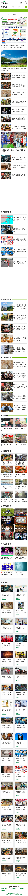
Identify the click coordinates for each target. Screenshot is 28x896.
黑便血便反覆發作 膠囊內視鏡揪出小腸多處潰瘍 (7, 776)
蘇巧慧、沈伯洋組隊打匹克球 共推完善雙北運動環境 (20, 760)
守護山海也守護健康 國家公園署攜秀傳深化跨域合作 (6, 825)
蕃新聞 (4, 598)
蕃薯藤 (4, 3)
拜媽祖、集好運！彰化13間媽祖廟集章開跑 (7, 727)
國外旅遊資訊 (6, 451)
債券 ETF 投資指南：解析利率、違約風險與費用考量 (6, 595)
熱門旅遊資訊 (6, 299)
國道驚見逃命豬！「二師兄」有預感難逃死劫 (6, 678)
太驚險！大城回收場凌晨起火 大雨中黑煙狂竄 (6, 661)
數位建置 (22, 888)
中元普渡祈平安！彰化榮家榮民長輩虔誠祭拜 (6, 809)
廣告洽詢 (3, 890)
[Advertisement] (14, 195)
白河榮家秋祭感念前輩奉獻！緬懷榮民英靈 (20, 793)
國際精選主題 (6, 506)
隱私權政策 (17, 888)
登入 (21, 3)
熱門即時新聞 (6, 212)
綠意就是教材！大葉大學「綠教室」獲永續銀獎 (20, 743)
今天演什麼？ (6, 544)
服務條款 (12, 888)
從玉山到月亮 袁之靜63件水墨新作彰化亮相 (7, 760)
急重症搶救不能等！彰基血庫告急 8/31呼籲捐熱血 (20, 776)
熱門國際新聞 (6, 357)
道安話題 (4, 415)
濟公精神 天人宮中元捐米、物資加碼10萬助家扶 (20, 809)
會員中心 (7, 888)
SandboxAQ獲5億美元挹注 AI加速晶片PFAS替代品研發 (21, 645)
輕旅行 (17, 828)
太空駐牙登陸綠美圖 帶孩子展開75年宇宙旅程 (20, 710)
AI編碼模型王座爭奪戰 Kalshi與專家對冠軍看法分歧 (21, 727)
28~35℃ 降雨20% (11, 14)
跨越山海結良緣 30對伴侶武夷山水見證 (7, 645)
